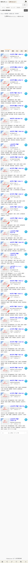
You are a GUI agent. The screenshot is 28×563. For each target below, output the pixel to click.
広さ (17, 50)
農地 (16, 74)
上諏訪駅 (13, 101)
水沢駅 (24, 138)
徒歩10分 (9, 90)
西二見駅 (9, 363)
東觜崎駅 (6, 337)
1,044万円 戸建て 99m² (17, 406)
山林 (17, 112)
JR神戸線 (15, 388)
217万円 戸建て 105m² (17, 393)
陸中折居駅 (3, 139)
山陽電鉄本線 (14, 363)
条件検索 (6, 13)
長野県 (19, 99)
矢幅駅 (7, 239)
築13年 (25, 376)
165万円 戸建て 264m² (17, 242)
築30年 (24, 276)
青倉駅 (25, 324)
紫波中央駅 (9, 250)
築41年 (15, 228)
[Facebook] (13, 558)
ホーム (3, 7)
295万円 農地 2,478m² (16, 105)
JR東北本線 (13, 139)
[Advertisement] (14, 33)
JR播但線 (9, 326)
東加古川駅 (6, 388)
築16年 (25, 363)
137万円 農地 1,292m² (16, 67)
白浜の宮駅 (3, 414)
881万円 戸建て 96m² (16, 354)
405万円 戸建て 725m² (16, 281)
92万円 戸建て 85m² (16, 93)
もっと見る (13, 432)
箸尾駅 (14, 88)
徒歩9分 (2, 364)
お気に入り (25, 2)
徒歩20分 (2, 339)
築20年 (21, 165)
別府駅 (6, 363)
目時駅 (8, 189)
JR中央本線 (21, 101)
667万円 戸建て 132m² (17, 168)
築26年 (2, 178)
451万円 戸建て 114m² (17, 342)
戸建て (16, 61)
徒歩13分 (8, 128)
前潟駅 (2, 176)
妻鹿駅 (10, 414)
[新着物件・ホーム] (2, 561)
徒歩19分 (2, 377)
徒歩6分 (8, 77)
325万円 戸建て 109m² (17, 131)
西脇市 (25, 61)
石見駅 (14, 75)
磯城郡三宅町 (3, 75)
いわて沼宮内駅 (4, 226)
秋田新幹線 (20, 152)
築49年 (2, 141)
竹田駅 (5, 326)
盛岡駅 (11, 152)
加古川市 (23, 374)
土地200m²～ (3, 128)
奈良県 (22, 74)
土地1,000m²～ (3, 77)
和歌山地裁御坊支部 (11, 287)
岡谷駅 (16, 101)
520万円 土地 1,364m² (16, 317)
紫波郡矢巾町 (22, 249)
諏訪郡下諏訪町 (4, 101)
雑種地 (19, 74)
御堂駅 (13, 226)
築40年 (8, 263)
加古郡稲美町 (24, 387)
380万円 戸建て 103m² (17, 380)
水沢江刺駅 (8, 139)
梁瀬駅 (9, 401)
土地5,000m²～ (3, 263)
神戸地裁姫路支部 (11, 61)
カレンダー (13, 7)
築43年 (2, 290)
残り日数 (7, 50)
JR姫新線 (14, 337)
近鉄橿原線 (24, 75)
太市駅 (10, 337)
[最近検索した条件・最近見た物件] (16, 561)
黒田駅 (11, 75)
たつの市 (23, 335)
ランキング (23, 7)
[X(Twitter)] (15, 558)
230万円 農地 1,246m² (16, 80)
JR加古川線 (17, 62)
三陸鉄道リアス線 (21, 114)
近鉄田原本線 (18, 75)
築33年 (25, 315)
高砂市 (2, 427)
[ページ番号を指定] (25, 433)
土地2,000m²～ (3, 115)
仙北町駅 (2, 152)
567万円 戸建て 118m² (16, 194)
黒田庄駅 (2, 62)
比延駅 (12, 62)
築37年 (8, 390)
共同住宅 (20, 425)
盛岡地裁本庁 (10, 112)
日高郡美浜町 (3, 302)
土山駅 (2, 388)
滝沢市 (21, 175)
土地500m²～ (22, 62)
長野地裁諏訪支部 (10, 99)
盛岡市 (23, 151)
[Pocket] (19, 558)
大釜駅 (24, 175)
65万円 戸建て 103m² (16, 293)
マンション (16, 273)
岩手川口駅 (9, 226)
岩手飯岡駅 (7, 152)
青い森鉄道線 (22, 189)
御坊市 (2, 289)
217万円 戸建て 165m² (17, 329)
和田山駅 (2, 401)
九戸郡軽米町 (22, 213)
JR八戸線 (15, 114)
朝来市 (22, 324)
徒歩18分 (6, 141)
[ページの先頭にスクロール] (25, 561)
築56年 (23, 337)
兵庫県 (22, 61)
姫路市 (23, 413)
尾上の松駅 (6, 376)
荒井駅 (10, 376)
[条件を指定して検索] (11, 561)
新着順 (2, 50)
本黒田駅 (13, 350)
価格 (13, 50)
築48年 (15, 204)
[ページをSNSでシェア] (7, 561)
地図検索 (8, 7)
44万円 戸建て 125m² (16, 207)
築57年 (2, 64)
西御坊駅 (2, 315)
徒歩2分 (5, 429)
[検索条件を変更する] (26, 10)
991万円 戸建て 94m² (16, 367)
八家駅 (7, 414)
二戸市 (23, 125)
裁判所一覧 (11, 13)
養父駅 (6, 401)
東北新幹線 (22, 127)
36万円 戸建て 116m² (16, 181)
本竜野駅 (2, 337)
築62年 (25, 250)
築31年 (8, 215)
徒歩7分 (2, 278)
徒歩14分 (12, 263)
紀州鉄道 (18, 289)
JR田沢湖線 (8, 154)
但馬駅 (8, 75)
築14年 (25, 414)
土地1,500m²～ (11, 204)
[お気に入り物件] (21, 561)
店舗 (17, 151)
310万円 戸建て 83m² (16, 157)
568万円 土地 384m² (16, 118)
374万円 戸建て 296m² (16, 54)
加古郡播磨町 (24, 361)
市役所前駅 (14, 289)
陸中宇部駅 (11, 114)
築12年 (25, 239)
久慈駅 (2, 114)
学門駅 (10, 289)
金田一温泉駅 (9, 127)
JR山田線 (20, 154)
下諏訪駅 (9, 101)
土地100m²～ (21, 315)
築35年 (2, 429)
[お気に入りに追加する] (26, 55)
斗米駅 (2, 127)
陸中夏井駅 (6, 114)
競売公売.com (9, 558)
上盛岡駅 (5, 274)
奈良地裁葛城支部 (11, 74)
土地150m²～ (22, 176)
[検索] (24, 5)
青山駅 (5, 176)
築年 (26, 50)
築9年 (23, 154)
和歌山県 (23, 287)
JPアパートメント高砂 (12, 429)
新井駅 (2, 326)
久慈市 (23, 112)
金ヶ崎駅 (2, 165)
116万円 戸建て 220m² (16, 218)
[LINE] (21, 558)
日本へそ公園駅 (8, 62)
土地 (21, 50)
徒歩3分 (5, 178)
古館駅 (2, 250)
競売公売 (3, 1)
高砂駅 (2, 376)
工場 (19, 61)
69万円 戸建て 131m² (16, 306)
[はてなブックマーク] (17, 558)
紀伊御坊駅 (6, 289)
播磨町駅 (2, 363)
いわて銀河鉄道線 (16, 127)
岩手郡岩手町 (22, 225)
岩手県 (19, 112)
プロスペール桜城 (8, 278)
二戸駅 (5, 127)
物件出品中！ (12, 1)
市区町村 (18, 7)
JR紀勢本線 (24, 302)
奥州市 (21, 138)
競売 (6, 61)
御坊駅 (8, 302)
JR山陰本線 (18, 401)
